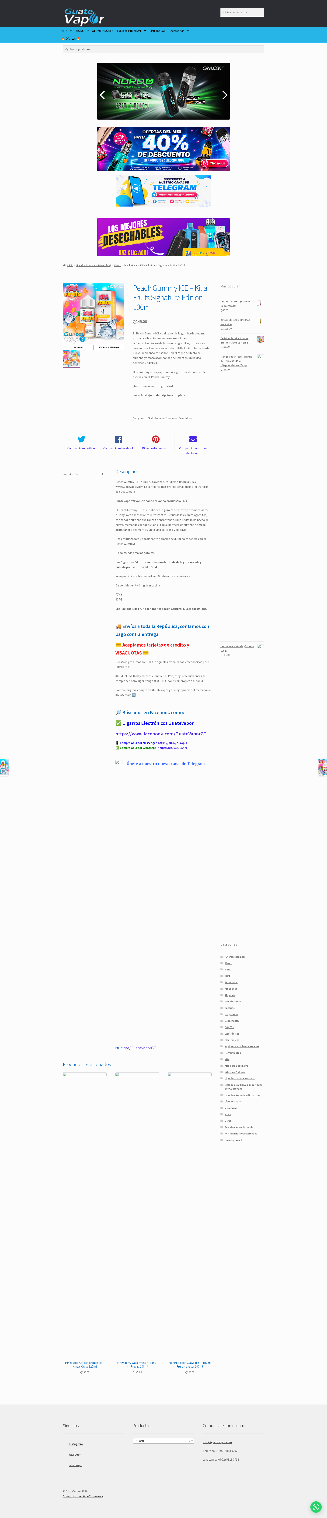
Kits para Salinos (235, 1072)
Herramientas (233, 1053)
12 (168, 121)
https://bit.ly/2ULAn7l (172, 748)
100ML (117, 265)
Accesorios (177, 31)
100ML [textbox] (162, 1441)
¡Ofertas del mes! (235, 956)
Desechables (232, 1020)
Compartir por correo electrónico (193, 450)
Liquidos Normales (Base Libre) (93, 265)
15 (183, 121)
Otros (228, 1120)
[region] (163, 95)
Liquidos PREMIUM (129, 31)
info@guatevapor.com (217, 1442)
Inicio (70, 265)
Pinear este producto (155, 448)
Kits (227, 1059)
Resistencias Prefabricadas (241, 1133)
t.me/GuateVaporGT (138, 1048)
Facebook (75, 1454)
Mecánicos (231, 1108)
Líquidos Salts (233, 1101)
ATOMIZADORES (102, 31)
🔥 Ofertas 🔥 (70, 38)
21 (213, 121)
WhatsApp (75, 1465)
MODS (80, 31)
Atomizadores (233, 1001)
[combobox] (163, 1441)
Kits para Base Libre (236, 1065)
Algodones (231, 988)
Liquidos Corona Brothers (240, 1078)
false (103, 94)
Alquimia (230, 995)
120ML (228, 969)
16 (188, 121)
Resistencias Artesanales (240, 1127)
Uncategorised (233, 1140)
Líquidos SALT (158, 31)
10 (159, 121)
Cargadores (231, 1014)
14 (178, 121)
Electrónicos (232, 1033)
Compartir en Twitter (81, 448)
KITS (64, 31)
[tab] (85, 474)
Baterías (230, 1008)
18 (198, 121)
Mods (228, 1114)
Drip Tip (229, 1027)
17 (193, 121)
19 (203, 121)
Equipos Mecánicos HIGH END (242, 1046)
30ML (227, 976)
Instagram (76, 1444)
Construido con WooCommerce (83, 1496)
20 (208, 121)
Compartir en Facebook (118, 448)
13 (173, 121)
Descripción (70, 474)
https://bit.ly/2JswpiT (172, 743)
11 (164, 121)
